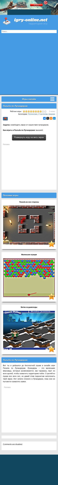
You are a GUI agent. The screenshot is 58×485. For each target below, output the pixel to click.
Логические (32, 114)
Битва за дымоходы (29, 307)
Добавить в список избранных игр (5, 118)
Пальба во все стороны (29, 202)
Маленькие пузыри (29, 254)
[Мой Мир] (54, 118)
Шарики (51, 114)
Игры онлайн (29, 21)
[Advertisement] (29, 65)
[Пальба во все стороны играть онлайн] (29, 225)
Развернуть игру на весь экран (29, 137)
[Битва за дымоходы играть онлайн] (29, 330)
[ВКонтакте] (44, 118)
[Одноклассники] (51, 118)
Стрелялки (43, 114)
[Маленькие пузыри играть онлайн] (29, 278)
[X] (47, 118)
